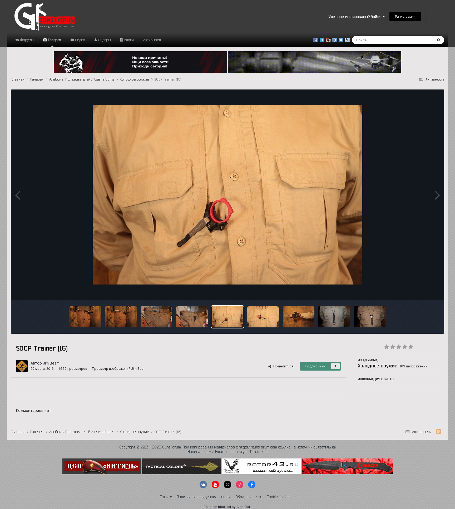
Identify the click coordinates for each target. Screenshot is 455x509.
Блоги (128, 40)
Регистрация (405, 16)
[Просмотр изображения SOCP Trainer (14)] (156, 316)
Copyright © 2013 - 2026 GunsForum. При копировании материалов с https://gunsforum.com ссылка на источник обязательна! (227, 447)
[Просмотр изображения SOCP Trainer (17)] (263, 316)
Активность (152, 40)
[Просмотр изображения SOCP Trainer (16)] (227, 316)
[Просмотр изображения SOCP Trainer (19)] (334, 316)
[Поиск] (438, 40)
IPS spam (210, 507)
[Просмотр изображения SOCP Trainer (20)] (369, 316)
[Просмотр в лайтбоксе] (227, 195)
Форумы (26, 40)
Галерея (54, 40)
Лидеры (104, 40)
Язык (165, 497)
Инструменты (421, 290)
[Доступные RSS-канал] (438, 431)
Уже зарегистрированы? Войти (356, 16)
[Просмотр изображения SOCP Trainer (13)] (121, 316)
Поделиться (282, 366)
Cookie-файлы (279, 497)
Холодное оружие (377, 365)
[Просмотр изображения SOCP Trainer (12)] (85, 316)
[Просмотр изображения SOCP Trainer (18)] (298, 316)
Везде (421, 40)
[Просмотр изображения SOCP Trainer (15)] (192, 316)
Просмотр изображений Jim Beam (119, 369)
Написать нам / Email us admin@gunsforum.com (227, 452)
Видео (79, 40)
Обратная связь (248, 497)
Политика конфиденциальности (203, 497)
